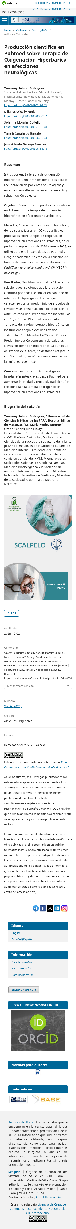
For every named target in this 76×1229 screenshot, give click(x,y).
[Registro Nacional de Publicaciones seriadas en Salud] (18, 1103)
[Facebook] (43, 910)
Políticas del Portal (21, 1122)
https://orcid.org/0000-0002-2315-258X (25, 127)
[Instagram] (64, 910)
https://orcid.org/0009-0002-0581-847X (25, 105)
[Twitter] (50, 910)
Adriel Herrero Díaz (49, 1197)
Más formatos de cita (20, 686)
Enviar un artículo (23, 989)
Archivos (21, 30)
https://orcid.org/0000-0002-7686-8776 (25, 148)
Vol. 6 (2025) (40, 30)
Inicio (7, 30)
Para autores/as (22, 968)
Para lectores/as (22, 962)
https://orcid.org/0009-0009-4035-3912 (25, 116)
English (16, 933)
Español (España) (22, 939)
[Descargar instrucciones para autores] (38, 1074)
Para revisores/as (22, 975)
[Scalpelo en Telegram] (36, 910)
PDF (13, 613)
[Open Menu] (4, 20)
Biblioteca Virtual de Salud (52, 2)
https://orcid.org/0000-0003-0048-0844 (25, 137)
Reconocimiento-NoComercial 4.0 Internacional (45, 1211)
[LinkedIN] (57, 910)
